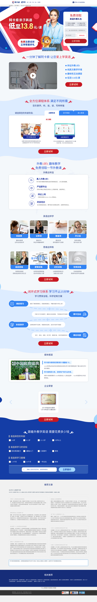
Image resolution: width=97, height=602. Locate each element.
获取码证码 (81, 35)
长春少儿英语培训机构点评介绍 (59, 545)
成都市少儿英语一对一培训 (39, 581)
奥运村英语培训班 (54, 579)
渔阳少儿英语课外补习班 (16, 541)
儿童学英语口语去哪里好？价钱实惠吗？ (24, 581)
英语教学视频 (22, 579)
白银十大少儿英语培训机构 (31, 579)
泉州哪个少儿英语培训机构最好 (18, 526)
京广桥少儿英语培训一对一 (58, 514)
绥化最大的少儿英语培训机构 (44, 579)
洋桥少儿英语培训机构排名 (17, 499)
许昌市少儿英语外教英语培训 (76, 579)
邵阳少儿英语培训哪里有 (64, 579)
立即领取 (76, 41)
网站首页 (11, 5)
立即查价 (67, 469)
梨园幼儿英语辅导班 (56, 499)
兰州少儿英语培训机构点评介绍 (59, 528)
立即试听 (73, 84)
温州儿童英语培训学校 (13, 579)
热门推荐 (17, 5)
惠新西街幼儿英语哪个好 (16, 512)
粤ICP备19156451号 (27, 592)
